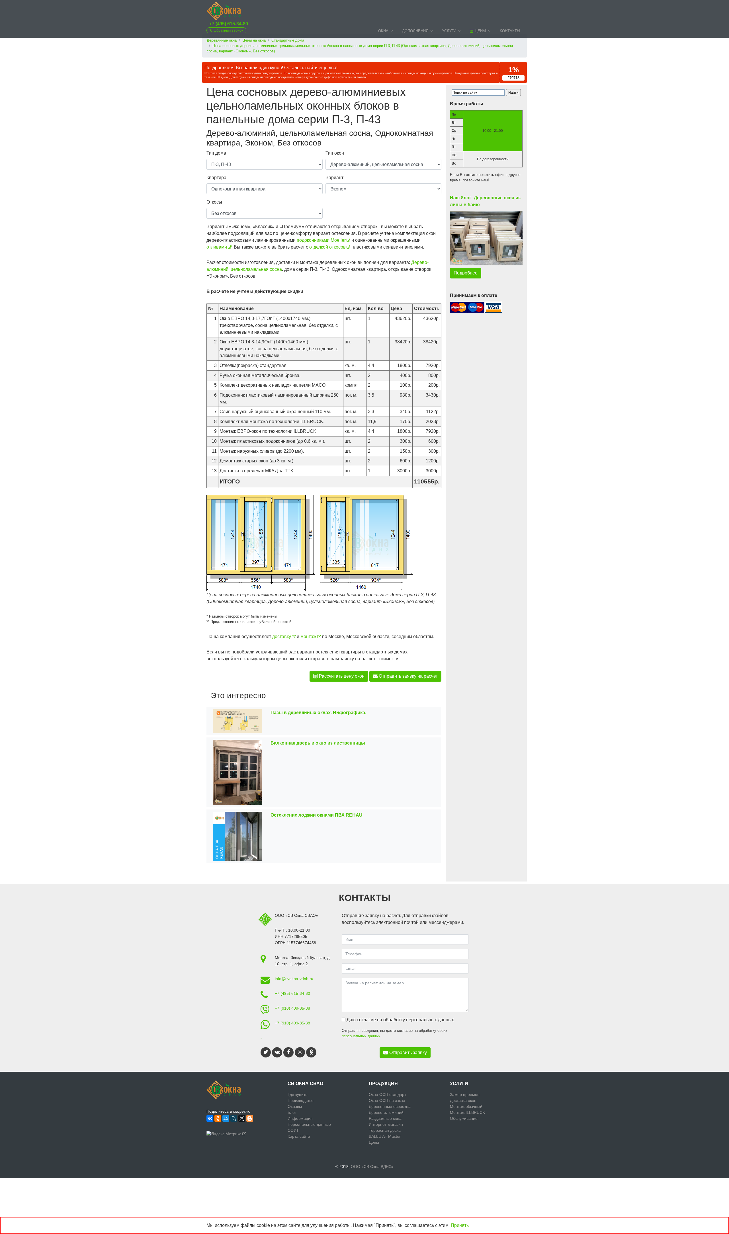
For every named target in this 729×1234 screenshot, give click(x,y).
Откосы (214, 202)
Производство (301, 1100)
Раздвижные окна (385, 1118)
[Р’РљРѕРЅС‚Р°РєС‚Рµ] (209, 1118)
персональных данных (361, 1036)
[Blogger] (249, 1118)
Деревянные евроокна (390, 1106)
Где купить (297, 1094)
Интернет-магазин (386, 1124)
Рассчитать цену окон (341, 676)
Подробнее (466, 272)
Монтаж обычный (466, 1106)
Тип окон (334, 153)
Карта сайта (299, 1136)
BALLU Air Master (385, 1136)
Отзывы (295, 1106)
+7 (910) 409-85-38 (292, 1008)
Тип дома (216, 153)
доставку (281, 636)
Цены (480, 31)
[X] (241, 1118)
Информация (300, 1118)
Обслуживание (464, 1118)
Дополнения (415, 31)
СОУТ (293, 1130)
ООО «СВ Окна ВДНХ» (372, 1166)
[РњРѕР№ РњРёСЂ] (225, 1118)
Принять (460, 1225)
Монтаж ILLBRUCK (467, 1112)
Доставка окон (463, 1100)
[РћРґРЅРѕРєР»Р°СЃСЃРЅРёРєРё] (217, 1118)
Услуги (449, 31)
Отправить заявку (408, 1052)
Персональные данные (309, 1124)
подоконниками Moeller (321, 240)
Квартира (216, 177)
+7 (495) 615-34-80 (228, 23)
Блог (292, 1112)
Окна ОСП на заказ (387, 1100)
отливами (216, 247)
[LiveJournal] (233, 1118)
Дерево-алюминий (386, 1112)
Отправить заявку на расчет (408, 676)
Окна (383, 31)
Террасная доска (385, 1130)
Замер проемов (464, 1094)
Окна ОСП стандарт (387, 1094)
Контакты (510, 31)
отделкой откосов (327, 247)
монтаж (308, 636)
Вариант (334, 177)
